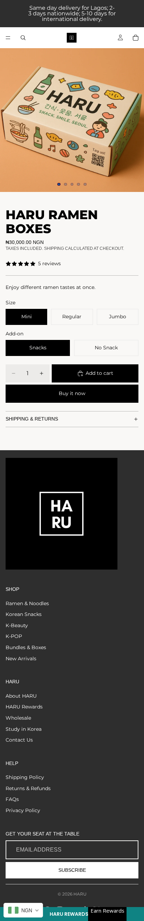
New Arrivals (21, 658)
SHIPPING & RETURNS (32, 419)
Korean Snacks (24, 614)
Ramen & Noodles (27, 603)
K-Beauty (17, 625)
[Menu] (8, 38)
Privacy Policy (23, 810)
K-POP (14, 636)
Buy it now (72, 393)
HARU (80, 894)
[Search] (23, 37)
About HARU (21, 696)
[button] (72, 914)
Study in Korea (24, 729)
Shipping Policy (25, 777)
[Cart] (135, 37)
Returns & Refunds (28, 788)
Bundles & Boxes (26, 647)
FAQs (12, 799)
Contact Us (19, 740)
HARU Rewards (24, 707)
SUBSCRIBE (72, 870)
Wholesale (18, 718)
